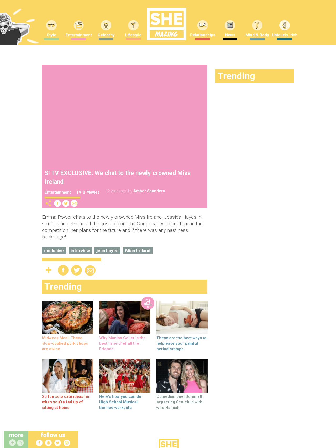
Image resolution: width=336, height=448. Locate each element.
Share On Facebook (57, 203)
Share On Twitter (66, 203)
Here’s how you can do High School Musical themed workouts (120, 402)
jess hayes (107, 250)
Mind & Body (257, 35)
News (230, 35)
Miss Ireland (137, 250)
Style (51, 35)
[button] (21, 443)
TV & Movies (87, 192)
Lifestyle (133, 35)
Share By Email (74, 203)
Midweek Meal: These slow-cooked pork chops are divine (65, 343)
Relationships (202, 35)
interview (80, 250)
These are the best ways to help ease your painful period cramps (181, 343)
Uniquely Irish (284, 35)
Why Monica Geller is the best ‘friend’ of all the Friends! (122, 343)
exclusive (54, 250)
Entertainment (79, 35)
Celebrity (106, 35)
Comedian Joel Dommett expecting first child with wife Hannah (179, 402)
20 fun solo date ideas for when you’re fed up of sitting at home (66, 402)
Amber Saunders (149, 191)
